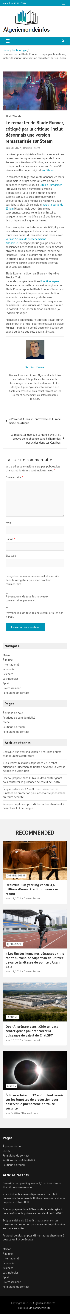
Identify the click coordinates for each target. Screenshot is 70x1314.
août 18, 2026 (13, 898)
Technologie (13, 115)
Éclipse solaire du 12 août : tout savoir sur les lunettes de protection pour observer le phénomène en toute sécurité (34, 793)
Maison (7, 655)
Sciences (8, 674)
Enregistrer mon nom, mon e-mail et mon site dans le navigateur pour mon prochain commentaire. (32, 580)
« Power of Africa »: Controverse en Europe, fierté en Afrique (35, 421)
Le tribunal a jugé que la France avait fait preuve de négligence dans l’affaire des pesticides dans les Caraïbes (36, 438)
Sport (6, 683)
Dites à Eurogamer (51, 185)
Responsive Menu (63, 3)
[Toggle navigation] (7, 41)
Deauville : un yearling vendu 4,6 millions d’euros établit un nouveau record (32, 889)
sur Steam (48, 170)
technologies (10, 678)
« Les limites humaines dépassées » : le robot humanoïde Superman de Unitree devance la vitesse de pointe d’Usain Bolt (34, 767)
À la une (8, 660)
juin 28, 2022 (13, 148)
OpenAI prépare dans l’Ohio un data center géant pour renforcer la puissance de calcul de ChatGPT (32, 1030)
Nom (9, 522)
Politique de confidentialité (19, 717)
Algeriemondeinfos (44, 1303)
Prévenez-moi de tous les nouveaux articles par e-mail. (34, 615)
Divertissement (12, 688)
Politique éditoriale (14, 727)
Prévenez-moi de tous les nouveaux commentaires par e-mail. (27, 598)
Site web (11, 555)
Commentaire (14, 477)
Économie (8, 669)
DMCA (6, 722)
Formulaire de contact (16, 693)
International (11, 664)
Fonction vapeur (50, 281)
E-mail (10, 539)
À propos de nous (13, 713)
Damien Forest (31, 148)
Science (11, 1085)
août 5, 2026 (13, 1113)
